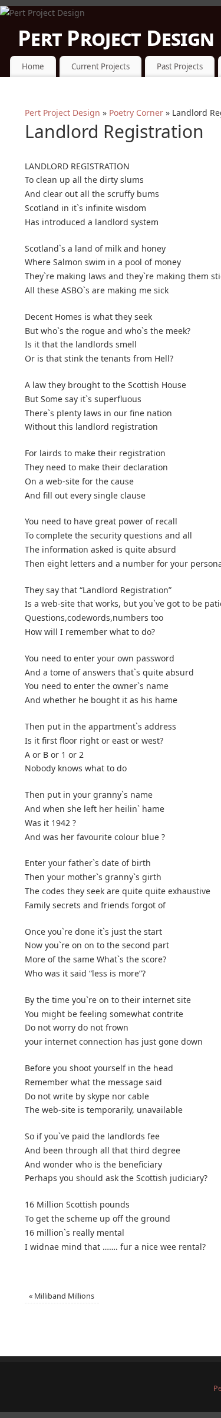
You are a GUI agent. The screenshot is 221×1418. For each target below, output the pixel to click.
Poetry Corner (136, 112)
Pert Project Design (62, 112)
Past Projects (180, 66)
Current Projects (100, 66)
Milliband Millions (61, 1296)
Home (33, 66)
